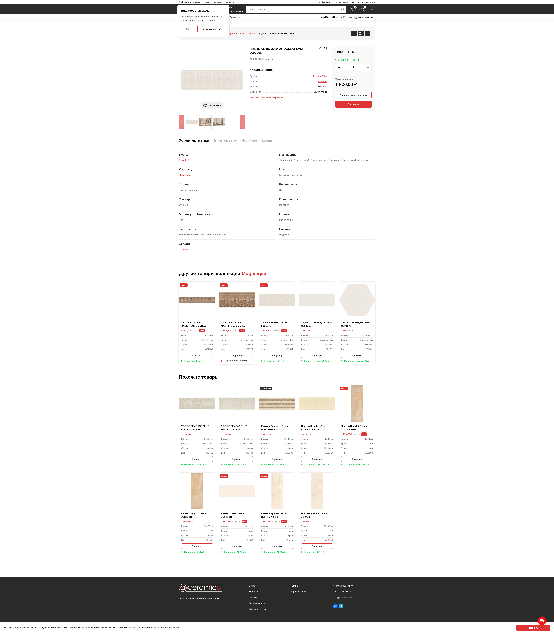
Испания (322, 81)
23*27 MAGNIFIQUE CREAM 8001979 (356, 324)
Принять (533, 627)
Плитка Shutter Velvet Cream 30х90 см (314, 428)
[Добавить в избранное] (325, 48)
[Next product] (367, 33)
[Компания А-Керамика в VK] (335, 606)
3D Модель (215, 105)
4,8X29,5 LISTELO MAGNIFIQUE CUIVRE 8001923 (192, 324)
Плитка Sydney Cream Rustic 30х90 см (274, 515)
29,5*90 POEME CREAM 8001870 (274, 324)
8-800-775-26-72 (342, 591)
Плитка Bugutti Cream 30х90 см (194, 515)
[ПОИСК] (342, 9)
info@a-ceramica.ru (344, 597)
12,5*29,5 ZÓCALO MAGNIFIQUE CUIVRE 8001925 (232, 324)
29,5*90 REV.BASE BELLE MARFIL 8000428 (195, 428)
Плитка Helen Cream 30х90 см (233, 515)
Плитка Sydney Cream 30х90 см (314, 515)
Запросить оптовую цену (353, 95)
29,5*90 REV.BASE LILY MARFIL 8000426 (234, 428)
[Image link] (203, 588)
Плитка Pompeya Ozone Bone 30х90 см (275, 428)
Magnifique (185, 174)
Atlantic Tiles (320, 76)
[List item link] (268, 586)
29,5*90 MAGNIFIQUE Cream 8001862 (317, 324)
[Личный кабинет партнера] (372, 9)
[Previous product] (354, 33)
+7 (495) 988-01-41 (343, 585)
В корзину (353, 104)
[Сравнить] (319, 48)
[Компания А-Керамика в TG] (341, 606)
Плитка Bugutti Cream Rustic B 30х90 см (354, 428)
